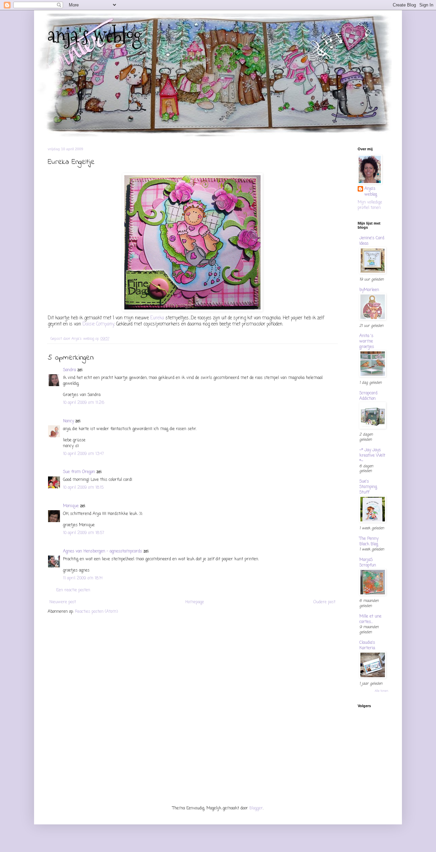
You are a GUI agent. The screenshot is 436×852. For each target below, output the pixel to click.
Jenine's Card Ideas (371, 241)
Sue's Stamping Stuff (368, 487)
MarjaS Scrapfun (367, 562)
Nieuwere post (62, 602)
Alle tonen (381, 691)
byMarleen (369, 290)
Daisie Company (98, 324)
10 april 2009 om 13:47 (83, 454)
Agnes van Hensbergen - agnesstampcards (102, 551)
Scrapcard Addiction (368, 396)
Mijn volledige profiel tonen (370, 205)
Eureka (158, 318)
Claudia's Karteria (367, 645)
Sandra (69, 370)
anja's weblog (95, 35)
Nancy (68, 421)
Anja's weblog (370, 192)
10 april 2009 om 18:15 (83, 488)
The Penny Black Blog (368, 541)
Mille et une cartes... (370, 619)
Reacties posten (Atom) (96, 612)
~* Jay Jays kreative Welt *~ (372, 455)
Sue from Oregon (79, 472)
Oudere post (324, 602)
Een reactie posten (73, 590)
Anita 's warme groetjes (366, 341)
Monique (71, 506)
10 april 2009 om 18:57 (83, 533)
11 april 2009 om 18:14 (83, 578)
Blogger (256, 808)
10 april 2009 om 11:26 (83, 403)
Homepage (194, 602)
